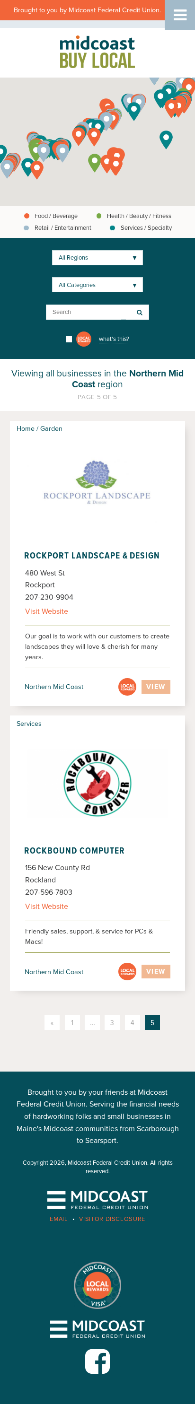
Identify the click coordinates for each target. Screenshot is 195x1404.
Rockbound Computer (74, 851)
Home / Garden (39, 429)
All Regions (73, 258)
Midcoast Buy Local (97, 52)
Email (59, 1219)
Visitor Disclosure (112, 1219)
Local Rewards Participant (127, 687)
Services (29, 724)
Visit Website (46, 611)
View (156, 687)
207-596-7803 (48, 892)
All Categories (77, 285)
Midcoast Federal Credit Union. (115, 10)
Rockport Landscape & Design (92, 556)
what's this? (114, 339)
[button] (94, 137)
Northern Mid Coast (54, 687)
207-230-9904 (49, 597)
